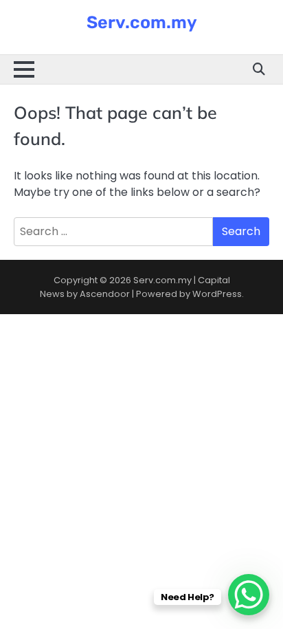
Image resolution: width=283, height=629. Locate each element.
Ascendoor (105, 293)
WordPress (217, 293)
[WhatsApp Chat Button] (248, 594)
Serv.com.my (142, 22)
